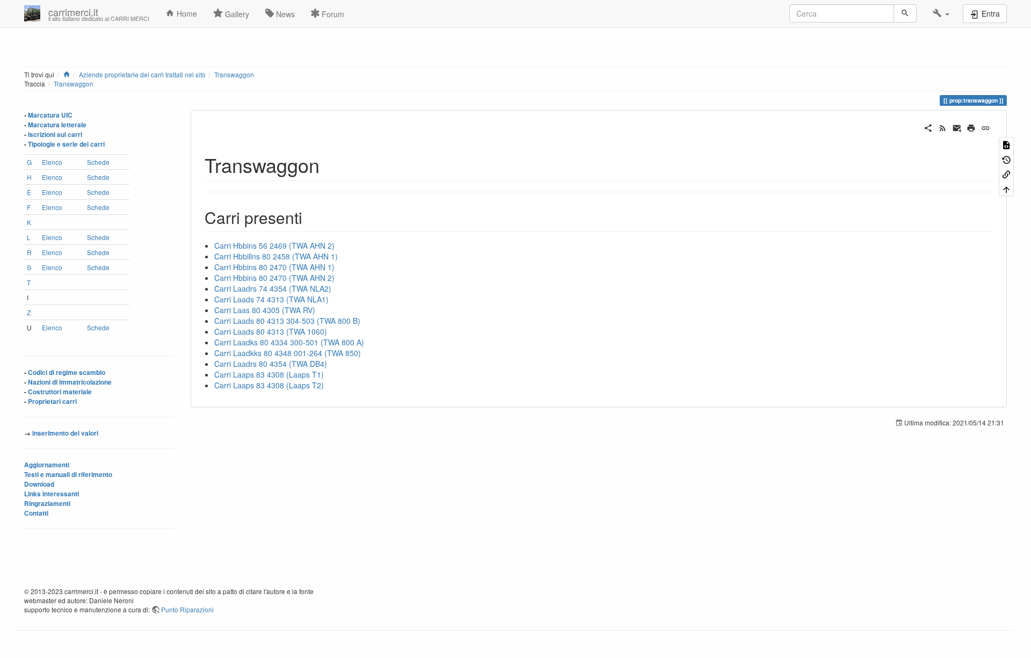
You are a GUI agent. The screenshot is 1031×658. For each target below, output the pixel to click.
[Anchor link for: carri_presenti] (310, 217)
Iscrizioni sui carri (55, 134)
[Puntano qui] (1006, 173)
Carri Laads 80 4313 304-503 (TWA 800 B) (287, 320)
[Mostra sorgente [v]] (1006, 144)
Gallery (236, 14)
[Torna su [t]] (1006, 188)
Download (39, 484)
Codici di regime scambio (66, 372)
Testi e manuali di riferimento (68, 474)
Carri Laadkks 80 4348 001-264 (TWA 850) (287, 353)
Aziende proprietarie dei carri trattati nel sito (142, 74)
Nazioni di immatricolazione (70, 382)
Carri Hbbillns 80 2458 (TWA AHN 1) (276, 256)
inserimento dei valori (65, 433)
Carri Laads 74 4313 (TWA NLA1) (271, 299)
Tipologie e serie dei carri (66, 144)
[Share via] (928, 126)
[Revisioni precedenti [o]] (1006, 158)
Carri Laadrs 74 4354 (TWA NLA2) (272, 288)
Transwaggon (234, 74)
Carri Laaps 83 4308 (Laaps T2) (269, 385)
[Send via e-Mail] (957, 126)
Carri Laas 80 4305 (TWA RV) (264, 310)
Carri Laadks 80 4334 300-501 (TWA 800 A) (289, 342)
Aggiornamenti (46, 464)
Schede (98, 162)
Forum (332, 14)
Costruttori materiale (60, 391)
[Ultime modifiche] (942, 126)
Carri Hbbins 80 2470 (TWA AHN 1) (274, 267)
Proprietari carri (52, 401)
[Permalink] (985, 126)
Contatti (36, 513)
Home (186, 13)
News (284, 14)
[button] (941, 13)
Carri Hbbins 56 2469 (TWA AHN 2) (274, 245)
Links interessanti (51, 493)
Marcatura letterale (57, 124)
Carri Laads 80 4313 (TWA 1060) (270, 331)
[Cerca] (905, 13)
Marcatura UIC (50, 115)
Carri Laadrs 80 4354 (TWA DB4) (270, 363)
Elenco (52, 162)
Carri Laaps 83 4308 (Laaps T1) (269, 374)
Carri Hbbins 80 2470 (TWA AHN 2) (274, 277)
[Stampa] (971, 126)
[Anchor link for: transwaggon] (329, 164)
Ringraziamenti (47, 503)
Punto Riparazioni (187, 609)
